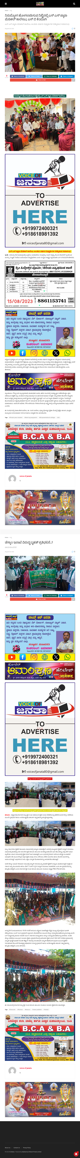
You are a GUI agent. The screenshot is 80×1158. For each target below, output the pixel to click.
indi (58, 417)
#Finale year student (15, 417)
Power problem (37, 1009)
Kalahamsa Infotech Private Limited (31, 1152)
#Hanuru (27, 1009)
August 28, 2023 (9, 28)
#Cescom (12, 1009)
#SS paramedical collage (47, 417)
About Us (7, 1147)
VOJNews (12, 1152)
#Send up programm (31, 417)
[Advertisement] (40, 88)
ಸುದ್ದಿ (11, 10)
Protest (46, 1009)
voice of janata (26, 476)
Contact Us (17, 1147)
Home (6, 10)
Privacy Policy (27, 1147)
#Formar (20, 1009)
